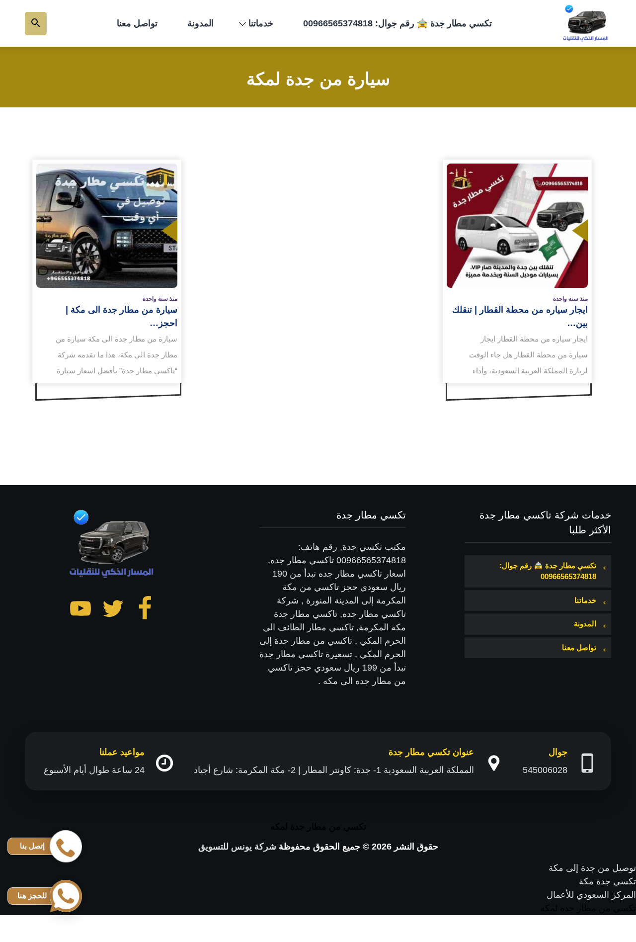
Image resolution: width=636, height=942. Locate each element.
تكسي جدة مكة (607, 881)
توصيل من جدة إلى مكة (592, 868)
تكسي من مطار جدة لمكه (318, 827)
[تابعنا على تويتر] (112, 610)
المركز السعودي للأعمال (591, 895)
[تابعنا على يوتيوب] (80, 610)
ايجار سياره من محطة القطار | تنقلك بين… (520, 316)
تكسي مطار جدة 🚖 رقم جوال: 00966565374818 (397, 23)
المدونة (200, 23)
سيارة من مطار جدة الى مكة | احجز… (121, 316)
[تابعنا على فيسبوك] (145, 610)
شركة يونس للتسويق (237, 847)
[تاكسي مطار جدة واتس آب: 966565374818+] (586, 23)
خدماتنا (260, 23)
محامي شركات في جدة (592, 935)
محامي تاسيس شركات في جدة (578, 922)
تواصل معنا (137, 23)
